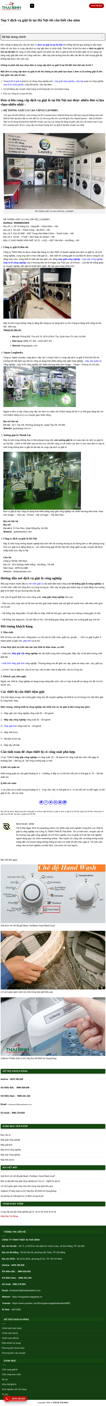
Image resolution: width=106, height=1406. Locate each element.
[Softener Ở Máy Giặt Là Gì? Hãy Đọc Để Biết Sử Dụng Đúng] (53, 1026)
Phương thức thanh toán (13, 1348)
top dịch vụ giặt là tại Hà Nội (24, 814)
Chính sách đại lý (10, 1333)
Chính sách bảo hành (12, 1328)
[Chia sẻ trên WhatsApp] (41, 802)
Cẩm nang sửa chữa (11, 1374)
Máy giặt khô (18, 663)
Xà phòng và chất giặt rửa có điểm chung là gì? (22, 1196)
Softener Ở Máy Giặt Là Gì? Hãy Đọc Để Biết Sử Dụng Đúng (28, 1058)
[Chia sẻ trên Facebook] (46, 802)
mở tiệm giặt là (36, 583)
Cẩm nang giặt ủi (29, 811)
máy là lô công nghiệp (13, 85)
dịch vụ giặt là (54, 811)
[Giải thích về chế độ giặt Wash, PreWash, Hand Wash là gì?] (53, 893)
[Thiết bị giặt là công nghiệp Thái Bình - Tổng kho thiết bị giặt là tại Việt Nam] (15, 6)
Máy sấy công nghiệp (10, 1155)
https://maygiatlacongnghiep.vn (27, 1297)
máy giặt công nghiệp (64, 81)
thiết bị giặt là (15, 81)
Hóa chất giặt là (9, 1384)
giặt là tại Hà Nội (86, 811)
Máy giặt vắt (18, 653)
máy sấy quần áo (93, 361)
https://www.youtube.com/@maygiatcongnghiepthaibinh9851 (41, 1303)
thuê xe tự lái (50, 1212)
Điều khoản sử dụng (11, 1343)
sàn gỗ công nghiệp (19, 1212)
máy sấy (80, 81)
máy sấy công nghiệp (92, 259)
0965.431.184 (23, 1096)
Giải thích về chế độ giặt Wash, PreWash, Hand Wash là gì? (28, 926)
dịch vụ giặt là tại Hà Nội (70, 811)
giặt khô (27, 641)
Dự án (5, 1379)
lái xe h (38, 1212)
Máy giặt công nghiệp (10, 1140)
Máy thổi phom (7, 1160)
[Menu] (32, 6)
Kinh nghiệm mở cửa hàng (14, 1389)
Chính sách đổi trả (10, 1338)
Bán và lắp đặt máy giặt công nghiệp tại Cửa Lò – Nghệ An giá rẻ (30, 1181)
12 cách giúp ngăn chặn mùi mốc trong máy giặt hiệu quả (27, 992)
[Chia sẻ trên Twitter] (50, 802)
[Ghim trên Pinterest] (60, 802)
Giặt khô (6, 663)
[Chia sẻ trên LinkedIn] (65, 802)
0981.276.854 (18, 1113)
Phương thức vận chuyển (13, 1353)
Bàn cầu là (5, 1135)
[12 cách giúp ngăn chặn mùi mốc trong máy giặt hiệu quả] (53, 960)
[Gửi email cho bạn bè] (55, 802)
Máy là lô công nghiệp (11, 1150)
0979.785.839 (16, 1079)
